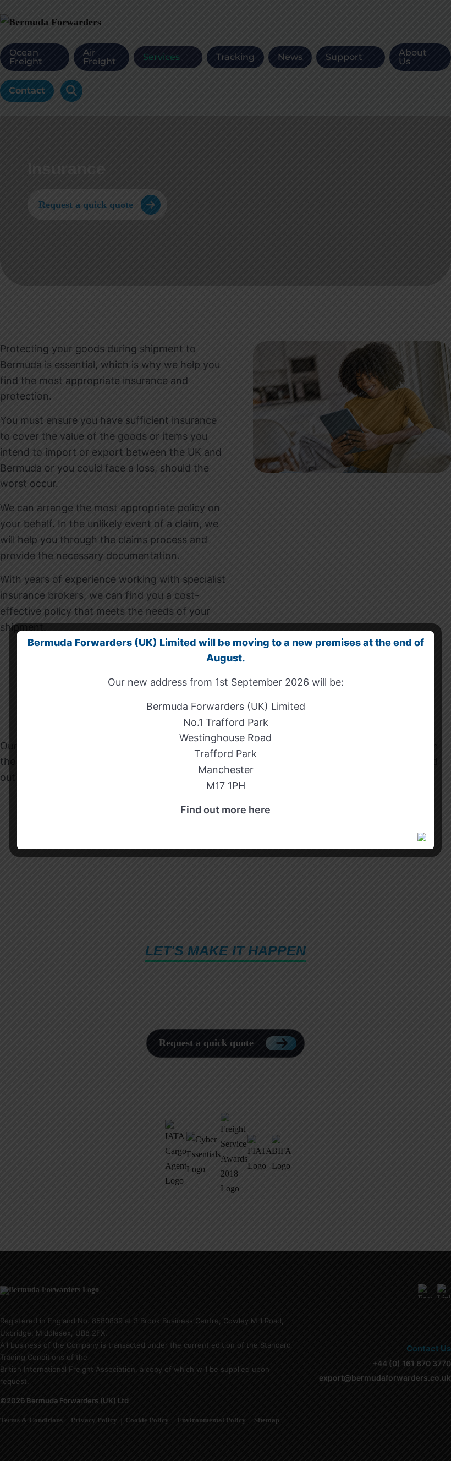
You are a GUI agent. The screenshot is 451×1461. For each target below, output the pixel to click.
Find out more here (225, 810)
